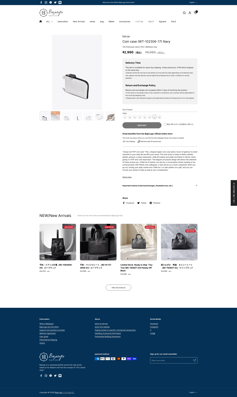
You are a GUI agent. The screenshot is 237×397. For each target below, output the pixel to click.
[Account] (189, 12)
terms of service (101, 324)
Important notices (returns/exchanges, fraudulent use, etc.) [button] (147, 186)
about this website (102, 327)
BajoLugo (126, 36)
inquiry (42, 343)
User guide (44, 336)
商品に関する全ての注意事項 (176, 124)
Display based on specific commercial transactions (115, 330)
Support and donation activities (52, 330)
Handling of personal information (108, 333)
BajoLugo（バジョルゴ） (64, 392)
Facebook (154, 324)
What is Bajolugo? (47, 324)
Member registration (48, 333)
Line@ (152, 333)
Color (124, 113)
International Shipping (48, 340)
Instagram (154, 327)
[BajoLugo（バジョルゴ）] (51, 13)
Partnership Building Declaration (108, 336)
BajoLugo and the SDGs (49, 327)
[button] (184, 12)
